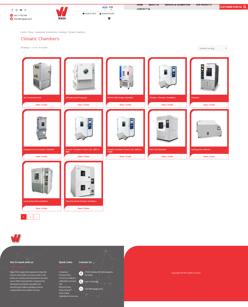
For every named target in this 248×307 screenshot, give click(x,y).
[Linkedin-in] (16, 10)
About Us (154, 4)
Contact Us (143, 9)
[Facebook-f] (12, 10)
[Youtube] (21, 10)
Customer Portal (231, 6)
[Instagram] (25, 10)
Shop (30, 32)
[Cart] (109, 18)
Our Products (204, 4)
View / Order (42, 104)
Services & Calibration (177, 4)
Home (140, 4)
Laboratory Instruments (46, 32)
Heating (62, 32)
